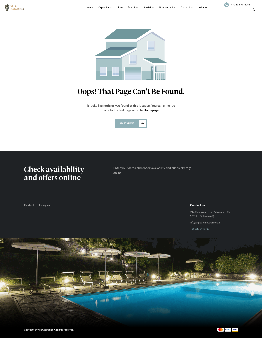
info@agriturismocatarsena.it (205, 223)
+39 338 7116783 (240, 5)
